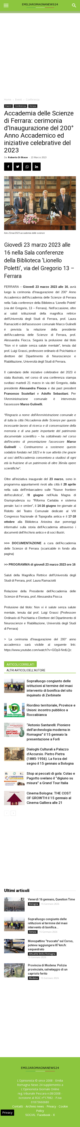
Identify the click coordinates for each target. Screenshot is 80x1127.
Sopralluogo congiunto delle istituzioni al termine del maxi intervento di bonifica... (47, 923)
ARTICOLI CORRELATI (20, 664)
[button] (74, 5)
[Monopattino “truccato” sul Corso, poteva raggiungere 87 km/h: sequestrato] (14, 946)
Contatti (17, 1106)
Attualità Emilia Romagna (42, 953)
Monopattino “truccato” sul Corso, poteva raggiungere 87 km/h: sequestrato (50, 945)
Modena (33, 978)
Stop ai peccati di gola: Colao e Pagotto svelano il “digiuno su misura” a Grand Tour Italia (51, 778)
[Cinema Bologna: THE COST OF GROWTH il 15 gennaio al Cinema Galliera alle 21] (14, 798)
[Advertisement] (40, 53)
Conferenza (32, 99)
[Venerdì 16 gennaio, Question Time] (14, 904)
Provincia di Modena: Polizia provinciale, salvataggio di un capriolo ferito (47, 969)
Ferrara (33, 106)
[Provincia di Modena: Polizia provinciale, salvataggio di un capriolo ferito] (14, 970)
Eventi (18, 99)
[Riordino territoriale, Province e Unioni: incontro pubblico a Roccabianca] (14, 710)
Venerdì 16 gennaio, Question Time (51, 899)
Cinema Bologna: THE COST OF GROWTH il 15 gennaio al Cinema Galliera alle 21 (49, 798)
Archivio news (35, 1106)
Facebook (43, 1115)
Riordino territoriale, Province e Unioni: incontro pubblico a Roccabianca (51, 710)
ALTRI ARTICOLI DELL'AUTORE (26, 670)
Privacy (51, 1106)
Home (7, 99)
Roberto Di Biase (18, 157)
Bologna (33, 903)
